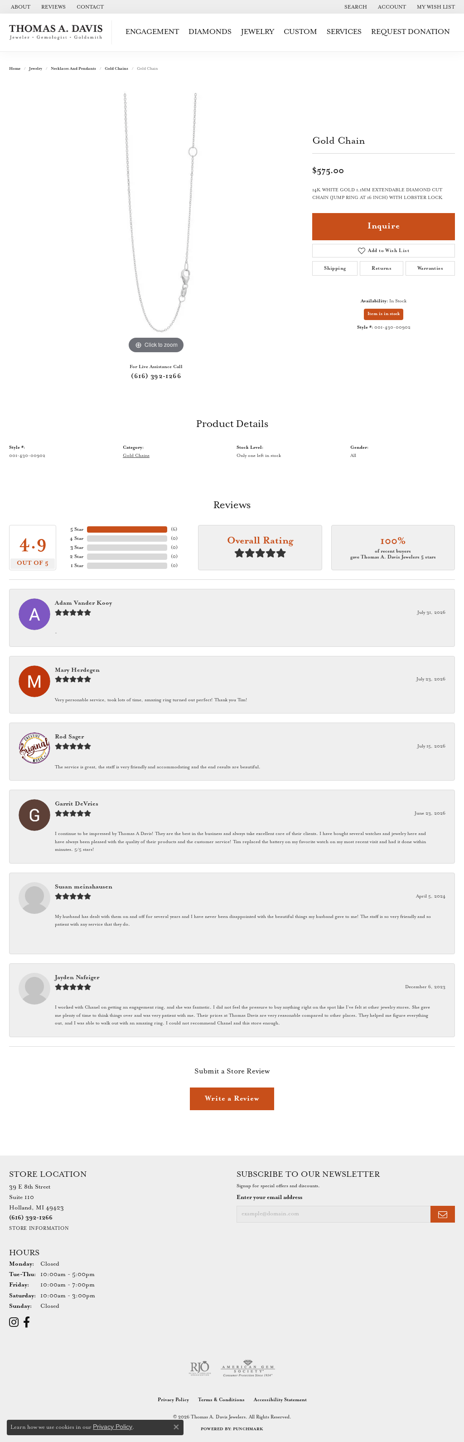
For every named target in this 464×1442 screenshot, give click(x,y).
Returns (382, 268)
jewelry (35, 68)
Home (14, 68)
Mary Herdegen (77, 670)
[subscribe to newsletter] (442, 1214)
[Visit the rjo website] (199, 1368)
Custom (300, 32)
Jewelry (257, 32)
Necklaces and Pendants (73, 68)
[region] (156, 220)
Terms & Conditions (221, 1400)
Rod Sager (69, 736)
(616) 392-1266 (156, 376)
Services (344, 32)
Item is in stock (383, 313)
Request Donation (410, 32)
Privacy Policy (173, 1400)
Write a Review (232, 1098)
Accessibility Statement (280, 1400)
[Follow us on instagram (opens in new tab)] (14, 1322)
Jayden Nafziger (77, 977)
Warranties (430, 268)
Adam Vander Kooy (83, 603)
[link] (19, 7)
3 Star (76, 547)
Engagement (152, 32)
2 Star (76, 556)
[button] (355, 7)
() (174, 529)
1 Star (77, 565)
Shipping (335, 268)
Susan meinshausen (83, 887)
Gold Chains (116, 68)
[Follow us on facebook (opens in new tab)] (26, 1322)
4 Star (76, 538)
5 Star (76, 529)
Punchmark (248, 1429)
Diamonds (210, 32)
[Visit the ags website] (248, 1368)
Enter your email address (269, 1197)
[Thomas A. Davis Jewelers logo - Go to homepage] (58, 32)
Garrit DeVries (76, 804)
